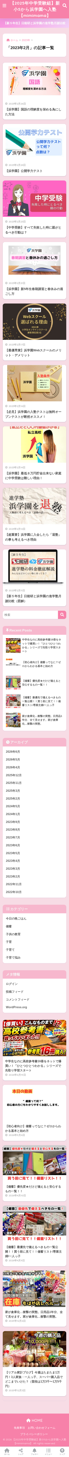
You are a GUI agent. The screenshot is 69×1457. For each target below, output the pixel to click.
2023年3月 (13, 868)
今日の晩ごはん (16, 918)
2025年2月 (13, 798)
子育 (9, 941)
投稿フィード (15, 991)
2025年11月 (14, 782)
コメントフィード (17, 999)
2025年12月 (14, 775)
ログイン (12, 983)
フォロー (34, 1454)
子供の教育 (13, 934)
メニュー (48, 1454)
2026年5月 (13, 759)
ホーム (7, 1454)
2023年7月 (13, 837)
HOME (37, 1420)
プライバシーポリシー (34, 1434)
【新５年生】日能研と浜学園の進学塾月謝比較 (35, 23)
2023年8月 (13, 829)
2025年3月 (13, 790)
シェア (21, 1454)
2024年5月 (13, 806)
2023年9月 (13, 821)
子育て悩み (13, 957)
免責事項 (19, 1427)
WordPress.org (16, 1007)
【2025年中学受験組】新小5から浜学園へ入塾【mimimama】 (35, 9)
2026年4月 (13, 767)
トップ (62, 1454)
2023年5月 (13, 853)
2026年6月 (13, 751)
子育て (10, 949)
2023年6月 (13, 845)
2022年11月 (14, 884)
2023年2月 (13, 876)
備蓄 (9, 926)
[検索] (62, 615)
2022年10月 (14, 892)
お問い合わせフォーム (41, 1427)
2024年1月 (13, 814)
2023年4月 (13, 860)
